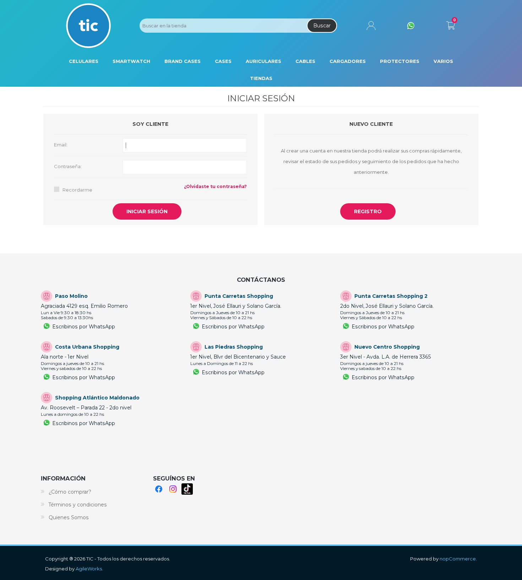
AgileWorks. (89, 568)
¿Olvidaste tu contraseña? (215, 186)
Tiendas (261, 78)
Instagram (173, 489)
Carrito (450, 24)
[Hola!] (411, 25)
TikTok (187, 489)
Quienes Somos (69, 517)
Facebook (158, 489)
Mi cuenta (371, 25)
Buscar (322, 25)
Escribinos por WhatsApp (83, 326)
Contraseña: (68, 166)
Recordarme (77, 190)
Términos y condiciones (78, 505)
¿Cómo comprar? (70, 492)
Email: (60, 144)
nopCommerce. (458, 559)
